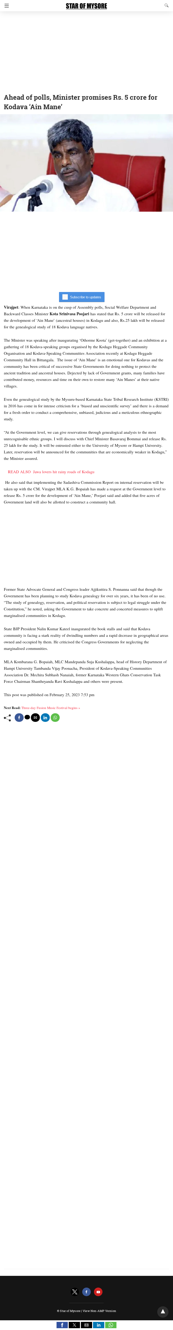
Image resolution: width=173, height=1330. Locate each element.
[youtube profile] (98, 1292)
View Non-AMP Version (99, 1311)
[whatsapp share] (55, 717)
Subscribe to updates (85, 297)
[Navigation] (5, 5)
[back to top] (162, 1312)
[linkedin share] (45, 717)
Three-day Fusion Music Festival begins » (50, 707)
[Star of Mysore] (86, 4)
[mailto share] (35, 717)
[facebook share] (19, 717)
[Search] (166, 5)
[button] (62, 1325)
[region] (86, 51)
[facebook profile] (86, 1292)
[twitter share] (27, 717)
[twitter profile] (75, 1292)
